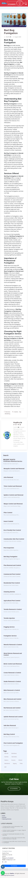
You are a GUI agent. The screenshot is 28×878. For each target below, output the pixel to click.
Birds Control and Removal (13, 664)
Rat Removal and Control (12, 708)
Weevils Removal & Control (13, 644)
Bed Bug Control (9, 734)
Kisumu (13, 760)
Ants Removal (8, 477)
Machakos (14, 756)
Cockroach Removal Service (12, 461)
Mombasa (14, 753)
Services (4, 817)
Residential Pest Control (12, 583)
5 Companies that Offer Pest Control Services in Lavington (14, 842)
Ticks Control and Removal (13, 486)
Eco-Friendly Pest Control (12, 530)
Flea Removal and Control (12, 565)
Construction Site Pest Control (14, 539)
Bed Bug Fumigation (10, 556)
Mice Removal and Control (12, 699)
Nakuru (6, 760)
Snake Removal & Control (12, 681)
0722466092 (14, 866)
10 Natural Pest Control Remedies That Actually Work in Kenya (12, 827)
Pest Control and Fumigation (13, 743)
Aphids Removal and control (13, 716)
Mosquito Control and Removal (14, 468)
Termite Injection (9, 618)
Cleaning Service (9, 592)
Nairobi (6, 753)
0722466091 (14, 788)
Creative (16, 412)
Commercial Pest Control (12, 574)
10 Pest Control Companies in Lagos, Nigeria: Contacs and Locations (14, 831)
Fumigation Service (10, 636)
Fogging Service (9, 627)
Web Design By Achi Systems (7, 875)
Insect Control (8, 521)
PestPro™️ (8, 36)
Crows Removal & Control (12, 672)
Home (3, 815)
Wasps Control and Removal (13, 504)
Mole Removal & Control (12, 690)
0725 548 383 (20, 3)
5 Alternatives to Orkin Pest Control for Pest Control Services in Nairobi (13, 838)
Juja (5, 767)
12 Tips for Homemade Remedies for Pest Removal (13, 834)
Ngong (15, 763)
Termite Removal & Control (13, 609)
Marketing (7, 413)
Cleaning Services (6, 819)
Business (8, 412)
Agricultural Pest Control (12, 600)
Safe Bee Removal (10, 725)
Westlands (7, 763)
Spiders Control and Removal (13, 495)
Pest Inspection (9, 548)
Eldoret (20, 760)
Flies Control (8, 512)
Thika (21, 763)
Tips (20, 412)
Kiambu (6, 756)
